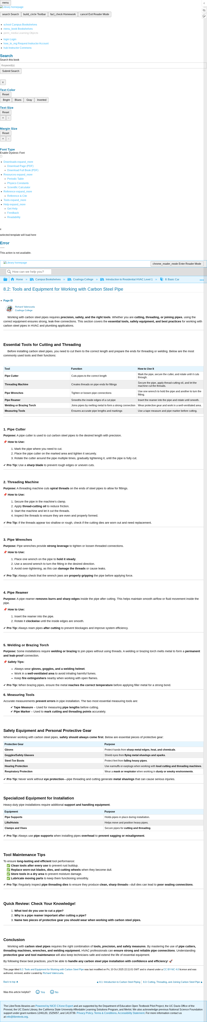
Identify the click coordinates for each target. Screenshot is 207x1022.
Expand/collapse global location (202, 278)
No (56, 992)
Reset (5, 94)
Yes (43, 992)
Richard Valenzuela (25, 307)
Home (19, 279)
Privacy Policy (85, 1013)
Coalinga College (83, 279)
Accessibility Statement (131, 1013)
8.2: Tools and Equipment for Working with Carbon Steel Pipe (52, 969)
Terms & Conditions (105, 1013)
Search (9, 272)
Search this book (9, 59)
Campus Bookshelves (48, 279)
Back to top (9, 981)
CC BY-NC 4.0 (171, 969)
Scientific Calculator (18, 187)
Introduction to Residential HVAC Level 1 (129, 279)
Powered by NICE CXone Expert (54, 1006)
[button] (13, 212)
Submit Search (10, 71)
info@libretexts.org (17, 1016)
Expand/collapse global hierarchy (7, 279)
